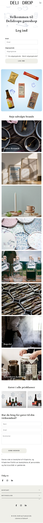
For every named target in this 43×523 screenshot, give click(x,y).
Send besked (14, 450)
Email (7, 38)
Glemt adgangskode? (30, 56)
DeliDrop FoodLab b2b (24, 516)
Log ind (21, 61)
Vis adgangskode (14, 56)
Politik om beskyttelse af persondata (25, 462)
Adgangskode (9, 48)
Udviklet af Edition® (21, 518)
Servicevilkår (9, 465)
